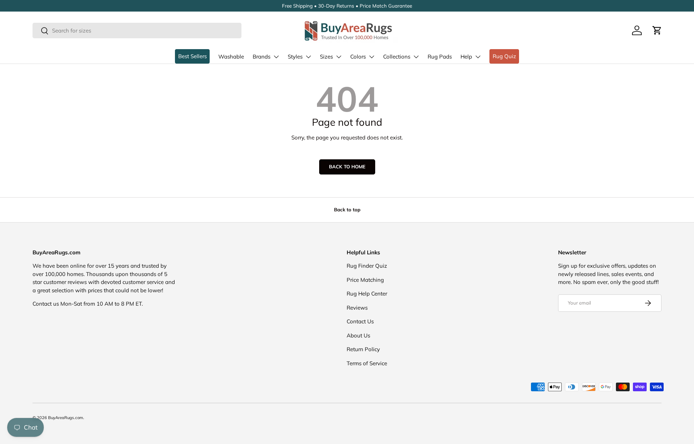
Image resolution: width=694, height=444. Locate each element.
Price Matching (365, 279)
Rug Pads (440, 56)
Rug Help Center (367, 293)
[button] (657, 30)
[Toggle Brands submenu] (276, 56)
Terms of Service (367, 363)
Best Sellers (192, 56)
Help (466, 56)
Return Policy (363, 349)
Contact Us (360, 321)
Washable (231, 56)
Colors (358, 56)
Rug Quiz (504, 56)
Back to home (347, 166)
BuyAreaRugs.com (65, 417)
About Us (358, 335)
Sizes (326, 56)
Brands (261, 56)
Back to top (347, 209)
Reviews (357, 307)
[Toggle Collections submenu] (416, 56)
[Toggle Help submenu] (478, 56)
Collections (396, 56)
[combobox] (137, 30)
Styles (295, 56)
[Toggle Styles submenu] (308, 56)
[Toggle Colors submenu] (371, 56)
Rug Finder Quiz (367, 265)
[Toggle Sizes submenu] (338, 56)
